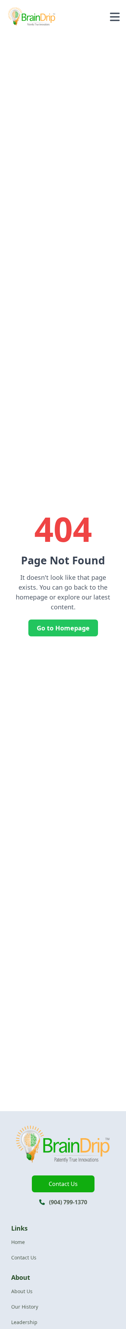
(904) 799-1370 (68, 1202)
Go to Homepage (63, 628)
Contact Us (63, 1184)
